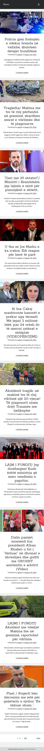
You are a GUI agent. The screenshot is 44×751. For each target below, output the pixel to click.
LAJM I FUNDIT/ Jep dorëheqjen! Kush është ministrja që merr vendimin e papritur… (22, 448)
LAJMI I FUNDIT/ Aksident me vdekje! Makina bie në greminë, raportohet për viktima (22, 607)
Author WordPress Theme (16, 749)
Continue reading (22, 72)
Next (38, 738)
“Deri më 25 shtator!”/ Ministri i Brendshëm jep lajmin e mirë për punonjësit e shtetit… (22, 161)
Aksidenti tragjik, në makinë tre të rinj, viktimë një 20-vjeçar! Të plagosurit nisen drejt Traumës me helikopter (22, 374)
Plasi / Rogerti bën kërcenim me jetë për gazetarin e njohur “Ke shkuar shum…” (22, 677)
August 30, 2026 (30, 54)
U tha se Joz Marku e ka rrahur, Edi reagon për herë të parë (22, 230)
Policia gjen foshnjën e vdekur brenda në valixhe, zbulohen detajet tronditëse (22, 23)
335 (25, 738)
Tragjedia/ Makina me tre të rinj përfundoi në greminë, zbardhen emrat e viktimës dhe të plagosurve (22, 91)
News (6, 4)
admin (20, 54)
